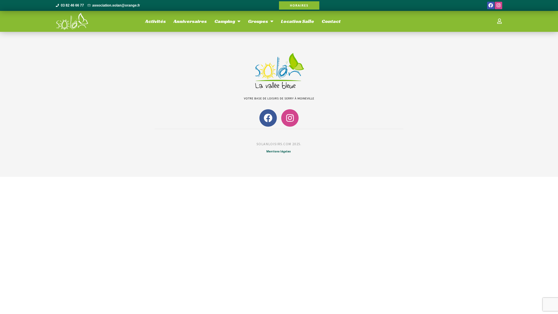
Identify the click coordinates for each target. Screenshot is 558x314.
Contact (331, 21)
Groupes (258, 21)
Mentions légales (278, 151)
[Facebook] (491, 5)
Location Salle (297, 21)
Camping (224, 21)
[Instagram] (498, 5)
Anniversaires (190, 21)
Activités (155, 21)
